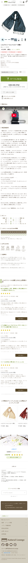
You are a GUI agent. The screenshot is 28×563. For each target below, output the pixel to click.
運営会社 (3, 554)
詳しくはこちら (13, 496)
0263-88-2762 (7, 552)
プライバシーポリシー (21, 554)
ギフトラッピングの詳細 (9, 96)
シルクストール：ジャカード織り (8, 300)
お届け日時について (8, 98)
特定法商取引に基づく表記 (11, 554)
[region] (14, 39)
